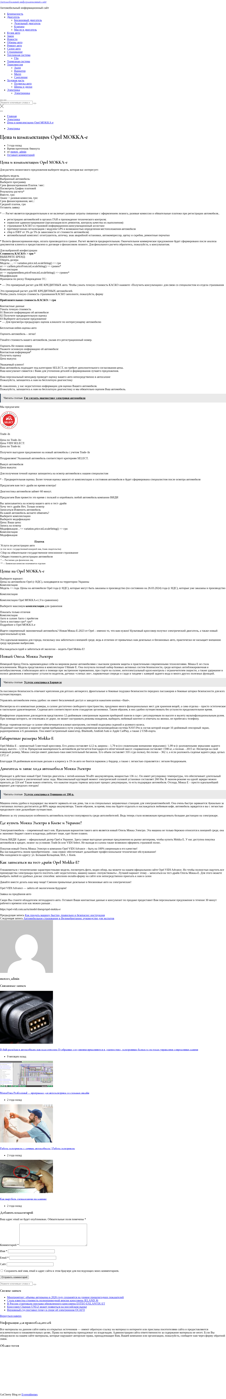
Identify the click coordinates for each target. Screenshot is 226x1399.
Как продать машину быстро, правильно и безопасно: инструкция (65, 915)
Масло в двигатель (25, 29)
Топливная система (18, 55)
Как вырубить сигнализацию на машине (23, 1199)
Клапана (19, 26)
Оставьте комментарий (21, 154)
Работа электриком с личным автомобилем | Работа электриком (37, 1148)
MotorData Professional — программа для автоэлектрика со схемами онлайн (44, 1093)
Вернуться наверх (11, 1315)
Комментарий (9, 1244)
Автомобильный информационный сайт (23, 2)
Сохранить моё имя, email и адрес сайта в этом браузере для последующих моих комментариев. (61, 1270)
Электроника (22, 93)
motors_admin (18, 151)
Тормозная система (18, 61)
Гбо (16, 58)
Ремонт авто (14, 45)
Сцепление (21, 77)
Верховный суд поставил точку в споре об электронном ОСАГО (46, 1309)
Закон (10, 36)
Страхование (15, 51)
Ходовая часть (15, 80)
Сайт (3, 1264)
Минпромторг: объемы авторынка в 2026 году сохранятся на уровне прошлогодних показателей (65, 1297)
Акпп (17, 67)
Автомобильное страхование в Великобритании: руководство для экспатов (68, 918)
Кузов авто (13, 32)
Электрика (13, 89)
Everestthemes (30, 1394)
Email (4, 1257)
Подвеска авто (23, 83)
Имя (3, 1251)
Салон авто (14, 48)
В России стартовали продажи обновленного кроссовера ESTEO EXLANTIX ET (56, 1303)
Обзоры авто (14, 42)
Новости (12, 39)
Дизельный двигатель (27, 23)
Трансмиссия (15, 64)
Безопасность (15, 13)
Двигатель (13, 17)
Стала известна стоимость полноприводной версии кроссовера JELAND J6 (52, 1300)
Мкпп (17, 74)
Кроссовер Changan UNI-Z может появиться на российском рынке (47, 1306)
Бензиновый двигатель (28, 20)
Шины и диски (23, 86)
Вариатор (20, 70)
